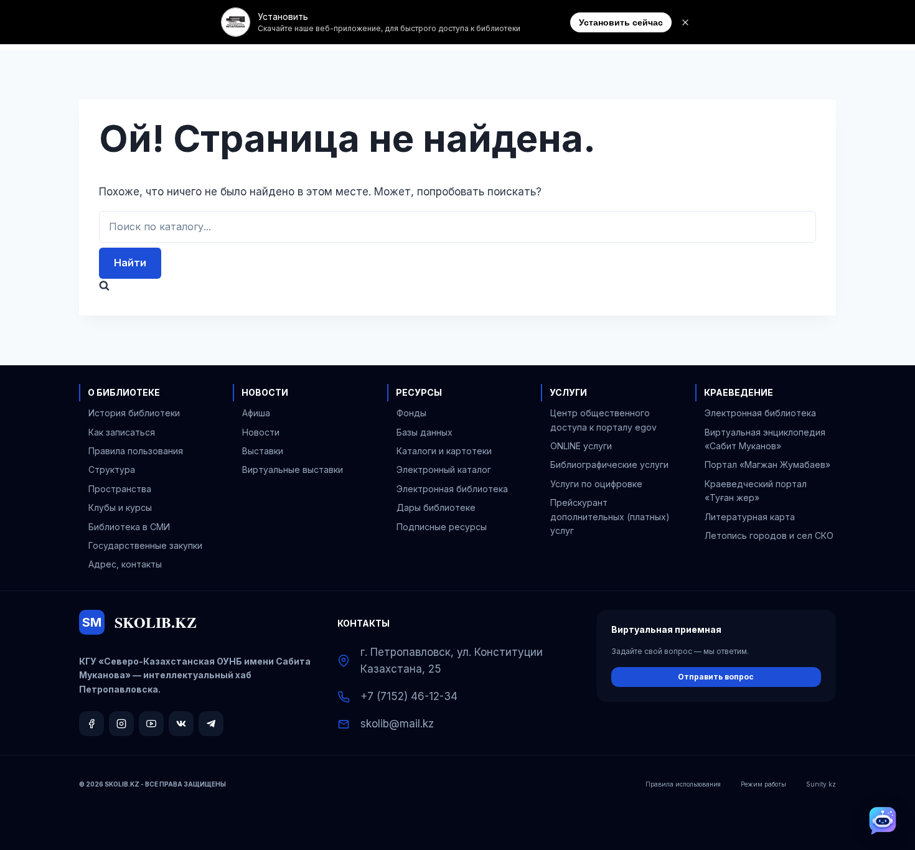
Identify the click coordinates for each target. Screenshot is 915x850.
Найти (130, 262)
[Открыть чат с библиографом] (883, 821)
